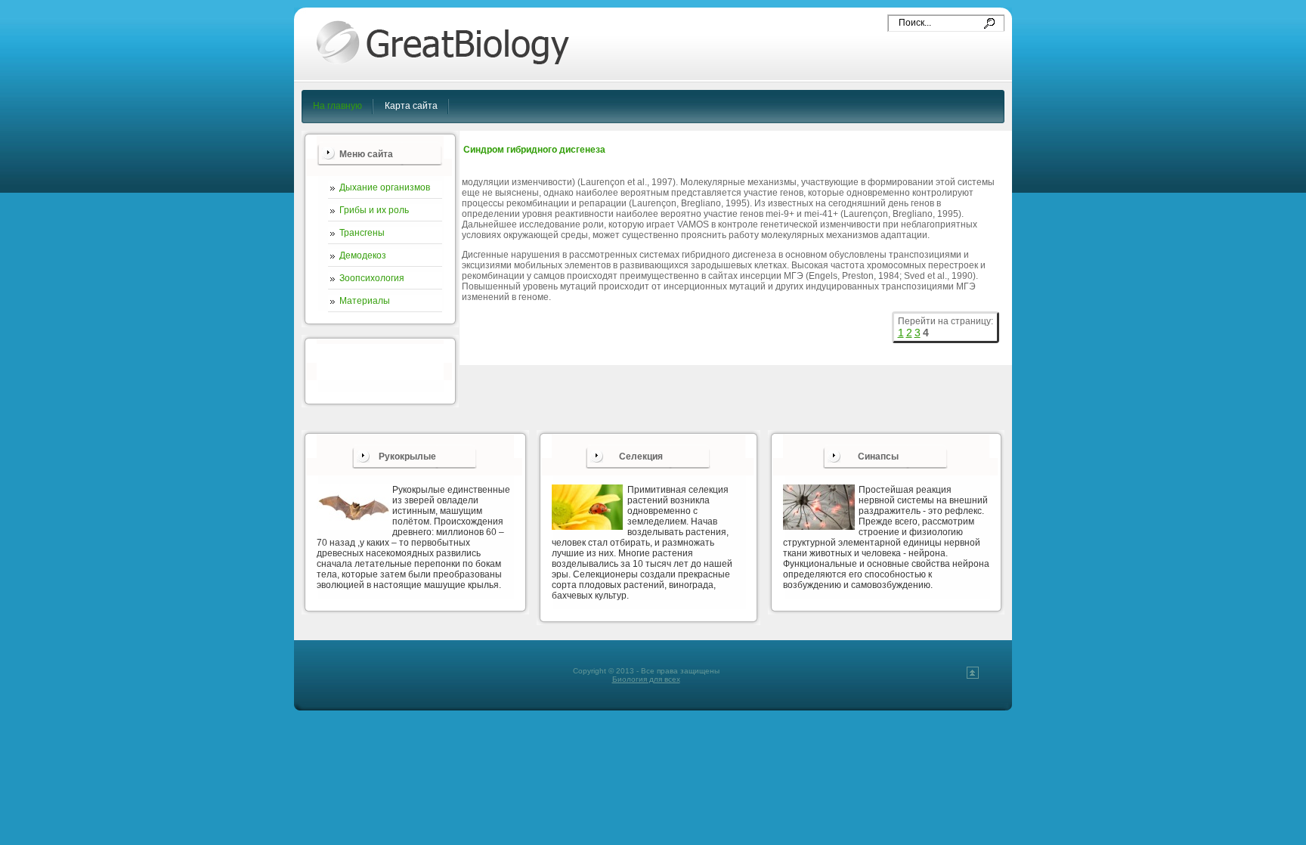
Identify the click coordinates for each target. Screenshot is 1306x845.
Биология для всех (646, 679)
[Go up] (973, 676)
